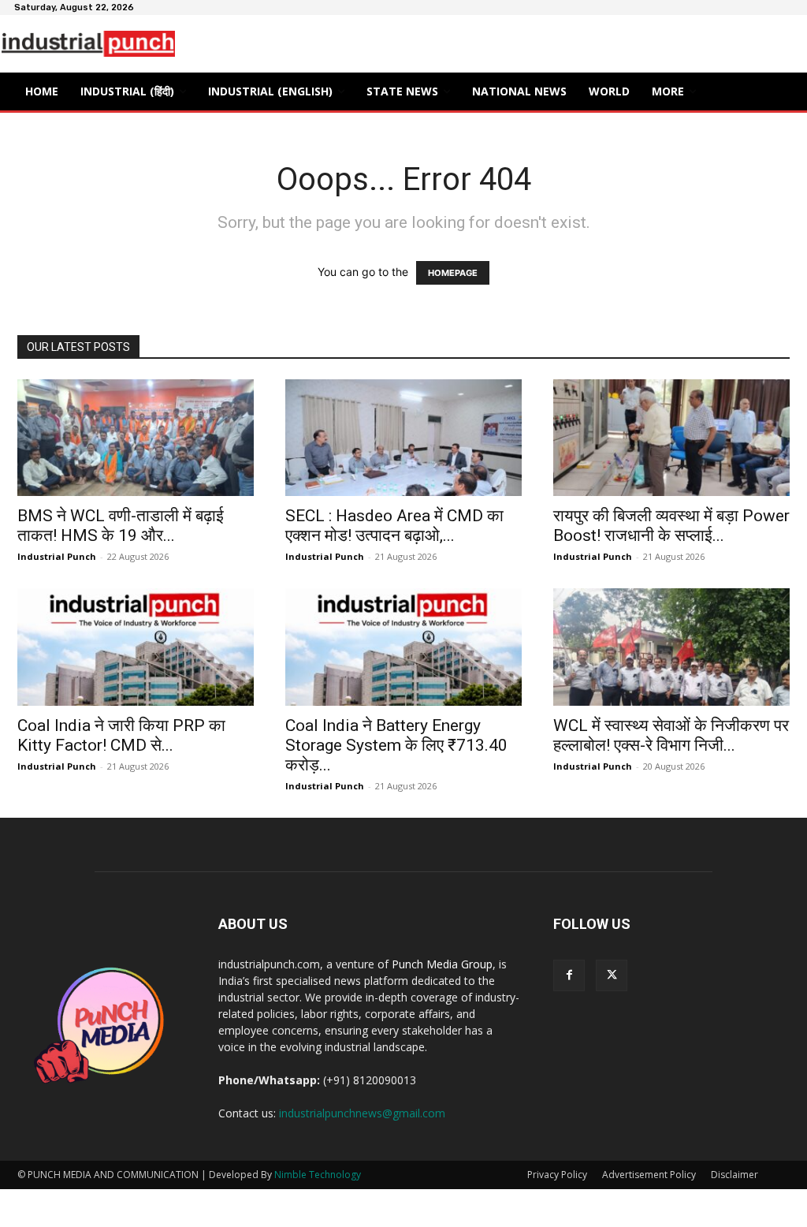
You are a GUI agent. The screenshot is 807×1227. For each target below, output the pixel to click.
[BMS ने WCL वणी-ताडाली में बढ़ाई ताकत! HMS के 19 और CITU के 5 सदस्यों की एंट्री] (135, 437)
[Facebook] (569, 975)
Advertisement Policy (649, 1174)
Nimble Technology (317, 1174)
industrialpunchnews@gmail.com (362, 1113)
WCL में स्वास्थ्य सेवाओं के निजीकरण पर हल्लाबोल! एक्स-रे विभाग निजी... (671, 735)
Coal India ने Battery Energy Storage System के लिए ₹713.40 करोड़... (396, 745)
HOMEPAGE (453, 272)
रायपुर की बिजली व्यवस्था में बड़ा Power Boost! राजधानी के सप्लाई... (671, 525)
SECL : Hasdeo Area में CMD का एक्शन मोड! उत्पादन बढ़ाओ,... (394, 525)
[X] (611, 975)
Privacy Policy (557, 1174)
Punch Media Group (442, 964)
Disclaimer (734, 1174)
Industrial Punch (56, 556)
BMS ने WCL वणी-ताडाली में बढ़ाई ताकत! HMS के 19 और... (120, 525)
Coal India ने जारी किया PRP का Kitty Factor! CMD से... (121, 735)
